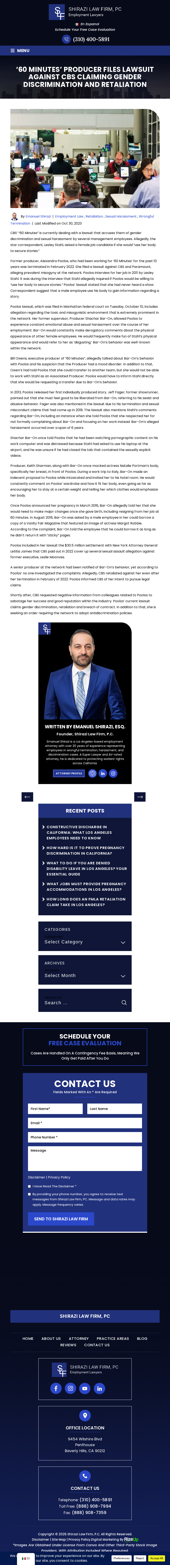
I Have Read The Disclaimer (54, 1186)
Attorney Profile (69, 773)
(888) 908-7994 (93, 1506)
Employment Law (69, 216)
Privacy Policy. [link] (79, 1539)
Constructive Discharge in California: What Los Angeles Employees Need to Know (79, 832)
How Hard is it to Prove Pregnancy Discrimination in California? (85, 850)
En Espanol (87, 24)
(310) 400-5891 (91, 39)
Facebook (56, 1388)
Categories (54, 936)
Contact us (97, 1345)
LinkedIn (102, 773)
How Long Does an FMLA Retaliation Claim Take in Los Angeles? (86, 902)
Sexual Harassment (121, 216)
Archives (52, 970)
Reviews (68, 1345)
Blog (142, 1338)
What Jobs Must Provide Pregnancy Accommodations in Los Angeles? (86, 886)
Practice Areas (113, 1338)
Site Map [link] (59, 1539)
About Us (51, 1338)
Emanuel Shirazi (38, 216)
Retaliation (94, 216)
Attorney (79, 1338)
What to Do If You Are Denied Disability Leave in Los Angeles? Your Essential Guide (87, 868)
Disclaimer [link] (40, 1539)
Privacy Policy (59, 1177)
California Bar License (92, 773)
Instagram (113, 773)
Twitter (114, 1388)
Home (28, 1338)
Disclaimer (36, 1177)
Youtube (85, 1388)
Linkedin (99, 1388)
